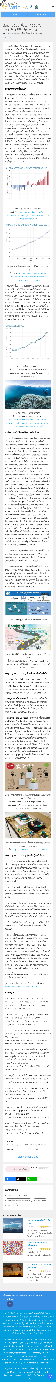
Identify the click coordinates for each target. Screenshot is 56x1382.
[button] (53, 5)
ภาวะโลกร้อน (11, 1205)
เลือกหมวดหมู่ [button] (40, 14)
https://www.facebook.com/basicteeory (30, 849)
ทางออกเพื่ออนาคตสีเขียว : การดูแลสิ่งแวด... (39, 1266)
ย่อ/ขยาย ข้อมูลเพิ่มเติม (28, 1156)
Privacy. (25, 1371)
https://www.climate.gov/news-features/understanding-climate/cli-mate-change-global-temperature (28, 215)
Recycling (23, 1195)
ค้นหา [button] (14, 14)
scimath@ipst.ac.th (18, 1375)
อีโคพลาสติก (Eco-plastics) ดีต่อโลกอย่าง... (39, 1244)
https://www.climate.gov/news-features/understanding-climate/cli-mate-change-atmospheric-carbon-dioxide (28, 276)
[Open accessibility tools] (50, 1376)
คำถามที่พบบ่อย (9, 1299)
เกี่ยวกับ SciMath (10, 1295)
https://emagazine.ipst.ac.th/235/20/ (21, 986)
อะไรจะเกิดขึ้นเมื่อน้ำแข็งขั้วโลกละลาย (39, 1222)
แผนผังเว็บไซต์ (35, 1295)
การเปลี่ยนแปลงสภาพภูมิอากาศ (18, 1200)
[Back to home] (11, 5)
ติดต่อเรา (23, 1295)
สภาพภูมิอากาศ (40, 1200)
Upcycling (11, 1195)
